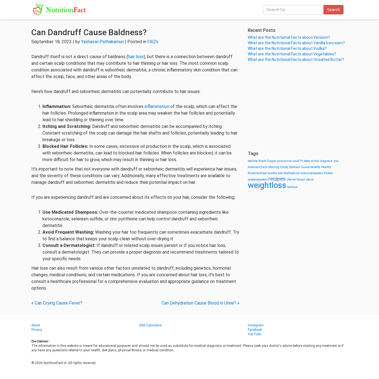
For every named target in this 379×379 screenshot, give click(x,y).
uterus (310, 179)
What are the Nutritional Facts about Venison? (289, 37)
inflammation (157, 106)
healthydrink (291, 173)
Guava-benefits (310, 167)
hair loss (136, 56)
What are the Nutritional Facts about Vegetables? (292, 54)
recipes (276, 179)
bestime (253, 161)
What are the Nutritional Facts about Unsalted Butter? (296, 59)
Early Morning (270, 167)
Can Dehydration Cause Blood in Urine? (198, 303)
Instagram (256, 325)
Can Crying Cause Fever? (58, 303)
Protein (328, 173)
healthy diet (274, 173)
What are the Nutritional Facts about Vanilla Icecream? (296, 43)
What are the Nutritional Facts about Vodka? (287, 48)
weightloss (267, 185)
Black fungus (267, 161)
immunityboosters (311, 173)
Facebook (255, 330)
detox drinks (311, 161)
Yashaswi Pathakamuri (102, 41)
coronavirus (284, 161)
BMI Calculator (151, 325)
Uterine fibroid (295, 179)
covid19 (298, 161)
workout (292, 187)
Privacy (36, 330)
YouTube (254, 334)
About (35, 325)
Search (333, 9)
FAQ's (152, 41)
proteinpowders (257, 179)
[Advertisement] (298, 106)
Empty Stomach (290, 167)
